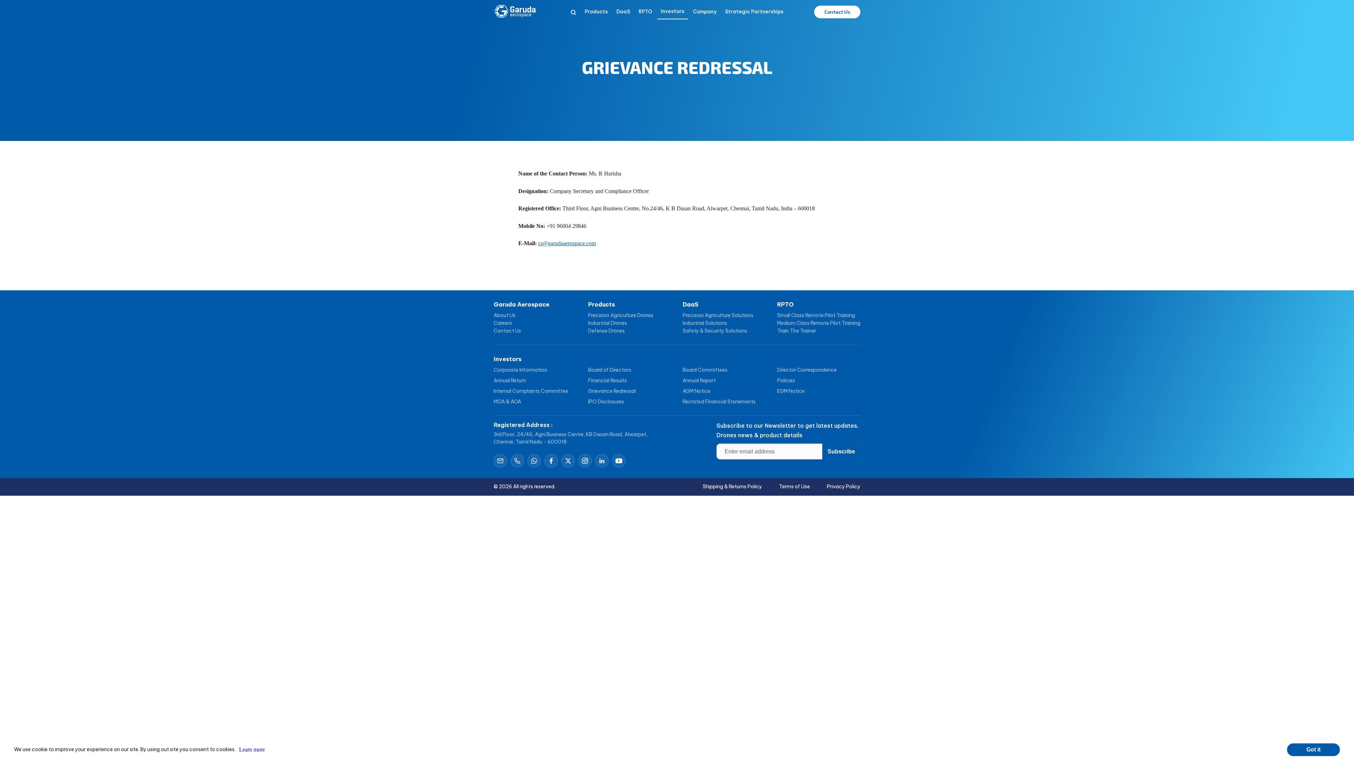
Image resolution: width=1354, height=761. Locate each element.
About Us (505, 315)
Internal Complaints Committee (531, 391)
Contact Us (507, 331)
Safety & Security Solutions (715, 331)
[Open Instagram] (585, 461)
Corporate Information (520, 370)
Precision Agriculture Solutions (718, 315)
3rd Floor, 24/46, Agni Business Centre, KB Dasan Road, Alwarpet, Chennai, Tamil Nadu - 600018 (571, 438)
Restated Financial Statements (719, 401)
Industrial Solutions (705, 323)
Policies (786, 380)
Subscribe (841, 451)
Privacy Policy (843, 486)
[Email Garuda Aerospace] (500, 461)
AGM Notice (696, 391)
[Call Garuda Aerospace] (517, 461)
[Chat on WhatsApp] (534, 461)
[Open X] (568, 461)
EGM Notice (791, 391)
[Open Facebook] (551, 461)
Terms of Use (794, 486)
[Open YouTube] (619, 461)
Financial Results (607, 380)
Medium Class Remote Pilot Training (818, 323)
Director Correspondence (807, 370)
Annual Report (699, 380)
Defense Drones (606, 331)
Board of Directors (609, 370)
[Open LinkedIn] (602, 461)
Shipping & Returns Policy (732, 486)
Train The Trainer (796, 331)
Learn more (252, 750)
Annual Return (510, 380)
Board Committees (705, 370)
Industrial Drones (607, 323)
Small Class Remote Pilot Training (816, 315)
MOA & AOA (507, 401)
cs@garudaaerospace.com (567, 243)
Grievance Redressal (612, 391)
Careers (503, 323)
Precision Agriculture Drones (620, 315)
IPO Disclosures (606, 401)
